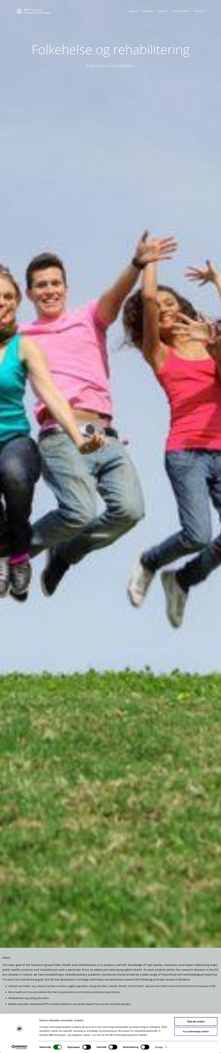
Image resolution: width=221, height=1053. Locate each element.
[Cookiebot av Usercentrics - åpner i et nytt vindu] (19, 1047)
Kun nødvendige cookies (196, 1031)
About (133, 11)
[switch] (86, 1047)
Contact (199, 11)
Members (147, 11)
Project (163, 11)
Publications (180, 11)
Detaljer (159, 1047)
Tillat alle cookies (196, 1021)
